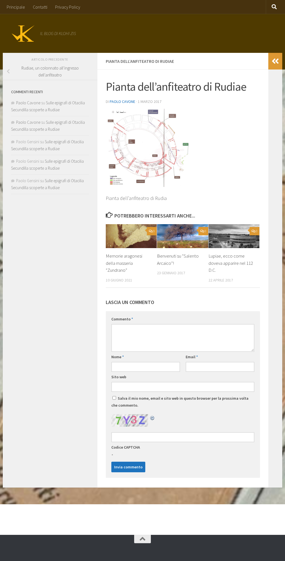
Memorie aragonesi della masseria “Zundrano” (124, 263)
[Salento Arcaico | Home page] (23, 33)
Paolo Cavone (122, 101)
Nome (117, 356)
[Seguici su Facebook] (134, 548)
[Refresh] (152, 417)
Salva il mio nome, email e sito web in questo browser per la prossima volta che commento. (180, 402)
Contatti (40, 7)
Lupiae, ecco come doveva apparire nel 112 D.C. (230, 263)
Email (192, 356)
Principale (16, 7)
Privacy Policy (67, 7)
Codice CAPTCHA (125, 447)
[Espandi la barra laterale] (275, 61)
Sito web (118, 376)
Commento (122, 319)
